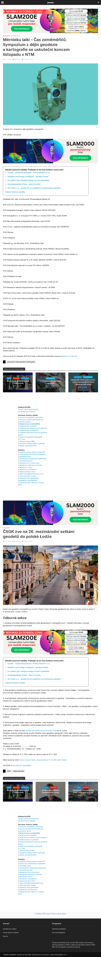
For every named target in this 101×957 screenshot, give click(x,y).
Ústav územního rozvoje (27, 476)
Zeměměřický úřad (25, 461)
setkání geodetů (18, 771)
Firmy (9, 378)
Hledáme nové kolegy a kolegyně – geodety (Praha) (27, 176)
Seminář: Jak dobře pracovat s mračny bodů (18, 382)
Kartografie (15, 36)
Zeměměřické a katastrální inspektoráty (32, 459)
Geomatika (25, 378)
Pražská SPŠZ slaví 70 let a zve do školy (50, 914)
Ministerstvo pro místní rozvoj (29, 463)
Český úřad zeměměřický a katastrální (32, 454)
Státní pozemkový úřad (27, 472)
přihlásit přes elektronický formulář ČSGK (41, 731)
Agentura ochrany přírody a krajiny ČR (32, 452)
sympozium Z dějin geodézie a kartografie (21, 362)
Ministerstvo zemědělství (27, 469)
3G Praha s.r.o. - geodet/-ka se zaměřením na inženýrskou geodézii (34, 188)
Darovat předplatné (58, 932)
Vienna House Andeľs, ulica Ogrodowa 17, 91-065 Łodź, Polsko (43, 760)
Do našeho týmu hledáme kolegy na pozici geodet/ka (28, 180)
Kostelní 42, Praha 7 (68, 356)
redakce (17, 59)
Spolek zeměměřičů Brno (28, 446)
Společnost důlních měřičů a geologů (32, 443)
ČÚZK (46, 787)
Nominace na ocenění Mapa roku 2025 (50, 382)
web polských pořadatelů (21, 765)
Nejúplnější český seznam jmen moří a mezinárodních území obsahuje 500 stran (83, 382)
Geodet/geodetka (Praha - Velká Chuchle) (23, 184)
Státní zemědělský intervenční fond (31, 474)
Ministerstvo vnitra (25, 467)
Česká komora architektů (27, 426)
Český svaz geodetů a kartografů (30, 437)
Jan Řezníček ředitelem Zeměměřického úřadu (50, 791)
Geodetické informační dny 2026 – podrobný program (83, 791)
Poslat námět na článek (11, 932)
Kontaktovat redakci (9, 929)
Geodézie (6, 36)
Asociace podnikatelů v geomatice (31, 417)
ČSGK (9, 771)
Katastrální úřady (25, 456)
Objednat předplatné (59, 929)
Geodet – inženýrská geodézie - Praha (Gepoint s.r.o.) (28, 173)
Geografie (78, 377)
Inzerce (5, 936)
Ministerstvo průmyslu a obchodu (30, 465)
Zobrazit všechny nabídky (15, 192)
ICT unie (22, 439)
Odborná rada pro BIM (26, 441)
